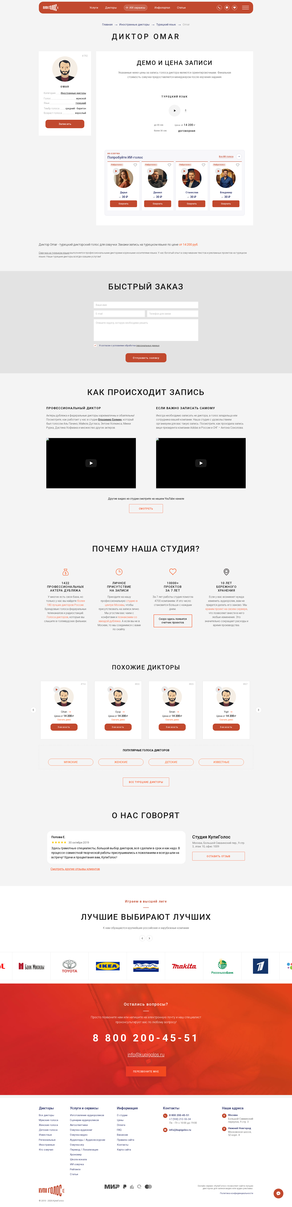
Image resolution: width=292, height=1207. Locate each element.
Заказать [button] (64, 727)
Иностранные (47, 1144)
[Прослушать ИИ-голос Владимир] (218, 171)
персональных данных (147, 345)
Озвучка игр (77, 1144)
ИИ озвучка (77, 1164)
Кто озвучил (46, 1149)
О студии (122, 1115)
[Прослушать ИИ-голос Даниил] (150, 171)
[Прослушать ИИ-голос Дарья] (116, 171)
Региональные (47, 1139)
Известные (221, 762)
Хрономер (76, 1154)
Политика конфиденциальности (236, 1193)
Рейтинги (75, 1169)
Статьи (181, 7)
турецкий (81, 103)
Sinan (172, 711)
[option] (123, 185)
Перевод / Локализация (84, 1149)
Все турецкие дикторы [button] (146, 782)
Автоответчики (79, 1125)
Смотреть (146, 508)
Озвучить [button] (123, 204)
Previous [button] (33, 710)
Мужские (71, 762)
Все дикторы (46, 1115)
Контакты (122, 1144)
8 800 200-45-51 (146, 1038)
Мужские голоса (48, 1120)
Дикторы (111, 7)
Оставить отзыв (218, 856)
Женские (120, 762)
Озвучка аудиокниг (81, 1129)
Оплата (121, 1125)
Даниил (157, 192)
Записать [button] (65, 123)
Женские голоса (48, 1125)
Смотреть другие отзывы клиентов (75, 869)
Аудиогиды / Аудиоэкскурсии (87, 1139)
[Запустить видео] (91, 463)
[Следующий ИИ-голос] (239, 156)
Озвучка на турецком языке (54, 252)
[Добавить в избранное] (135, 164)
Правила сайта (125, 1139)
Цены (120, 1120)
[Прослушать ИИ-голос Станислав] (184, 171)
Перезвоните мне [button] (146, 1071)
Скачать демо (64, 720)
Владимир (226, 192)
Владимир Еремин (110, 419)
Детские (171, 762)
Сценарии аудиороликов (84, 1120)
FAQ (119, 1129)
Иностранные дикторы (73, 93)
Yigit (226, 711)
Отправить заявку (146, 357)
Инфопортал (162, 7)
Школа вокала (78, 1159)
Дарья (123, 192)
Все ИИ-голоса (226, 156)
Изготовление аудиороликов (87, 1115)
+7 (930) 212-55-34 (180, 1119)
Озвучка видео (79, 1134)
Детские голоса (48, 1129)
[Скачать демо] (186, 110)
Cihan (64, 711)
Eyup (118, 711)
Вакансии (122, 1134)
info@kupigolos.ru (146, 1054)
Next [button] (259, 710)
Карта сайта (124, 1149)
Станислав (192, 192)
